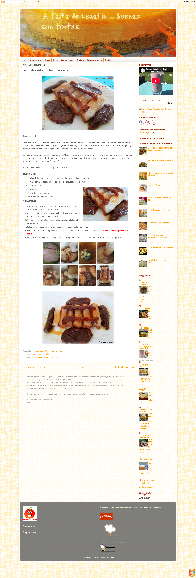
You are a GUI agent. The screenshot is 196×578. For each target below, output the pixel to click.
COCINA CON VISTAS (144, 389)
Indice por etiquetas (94, 60)
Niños (47, 354)
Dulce (55, 60)
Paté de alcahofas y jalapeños (160, 248)
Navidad (108, 60)
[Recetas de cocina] (106, 519)
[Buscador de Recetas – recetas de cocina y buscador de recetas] (30, 520)
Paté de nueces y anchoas (159, 210)
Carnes (35, 354)
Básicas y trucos (67, 60)
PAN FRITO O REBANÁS (144, 284)
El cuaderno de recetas (145, 410)
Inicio (24, 60)
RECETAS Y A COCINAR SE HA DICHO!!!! (146, 346)
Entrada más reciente (35, 367)
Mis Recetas (144, 328)
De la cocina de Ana (145, 460)
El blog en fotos (35, 60)
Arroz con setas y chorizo (158, 223)
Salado (47, 60)
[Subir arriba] (192, 573)
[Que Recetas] (29, 526)
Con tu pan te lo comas (146, 366)
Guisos (41, 354)
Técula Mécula (154, 185)
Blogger (111, 557)
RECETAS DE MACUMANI (144, 436)
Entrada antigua (124, 367)
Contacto (80, 60)
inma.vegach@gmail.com (147, 481)
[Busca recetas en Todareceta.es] (32, 533)
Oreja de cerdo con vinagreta (160, 160)
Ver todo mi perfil (146, 487)
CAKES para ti (145, 309)
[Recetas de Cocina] (108, 537)
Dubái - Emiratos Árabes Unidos (45, 358)
